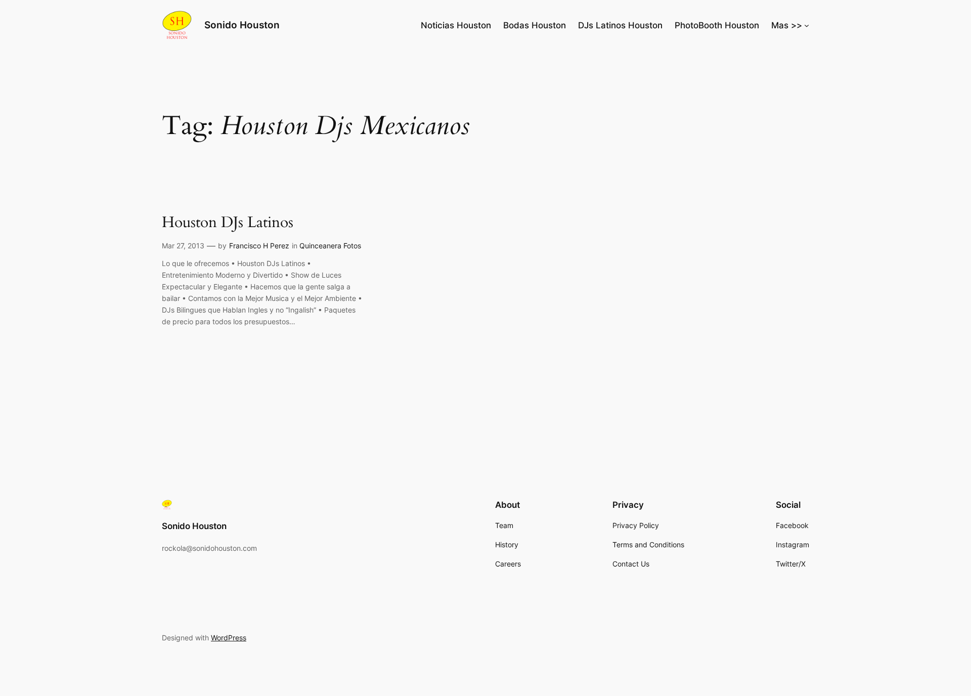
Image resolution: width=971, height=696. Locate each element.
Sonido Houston (242, 25)
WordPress (228, 637)
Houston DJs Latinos (227, 223)
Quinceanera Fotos (330, 245)
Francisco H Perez (259, 245)
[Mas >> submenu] (806, 25)
